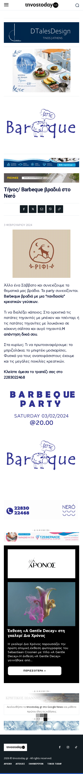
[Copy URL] (59, 209)
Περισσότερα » (34, 670)
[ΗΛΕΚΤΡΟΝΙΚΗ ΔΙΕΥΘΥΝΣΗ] (41, 209)
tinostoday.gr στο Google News (45, 707)
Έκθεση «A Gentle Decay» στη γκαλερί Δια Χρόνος (36, 633)
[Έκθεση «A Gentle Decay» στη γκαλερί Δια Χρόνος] (41, 604)
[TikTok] (76, 747)
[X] (32, 209)
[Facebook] (24, 209)
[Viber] (50, 209)
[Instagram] (68, 747)
